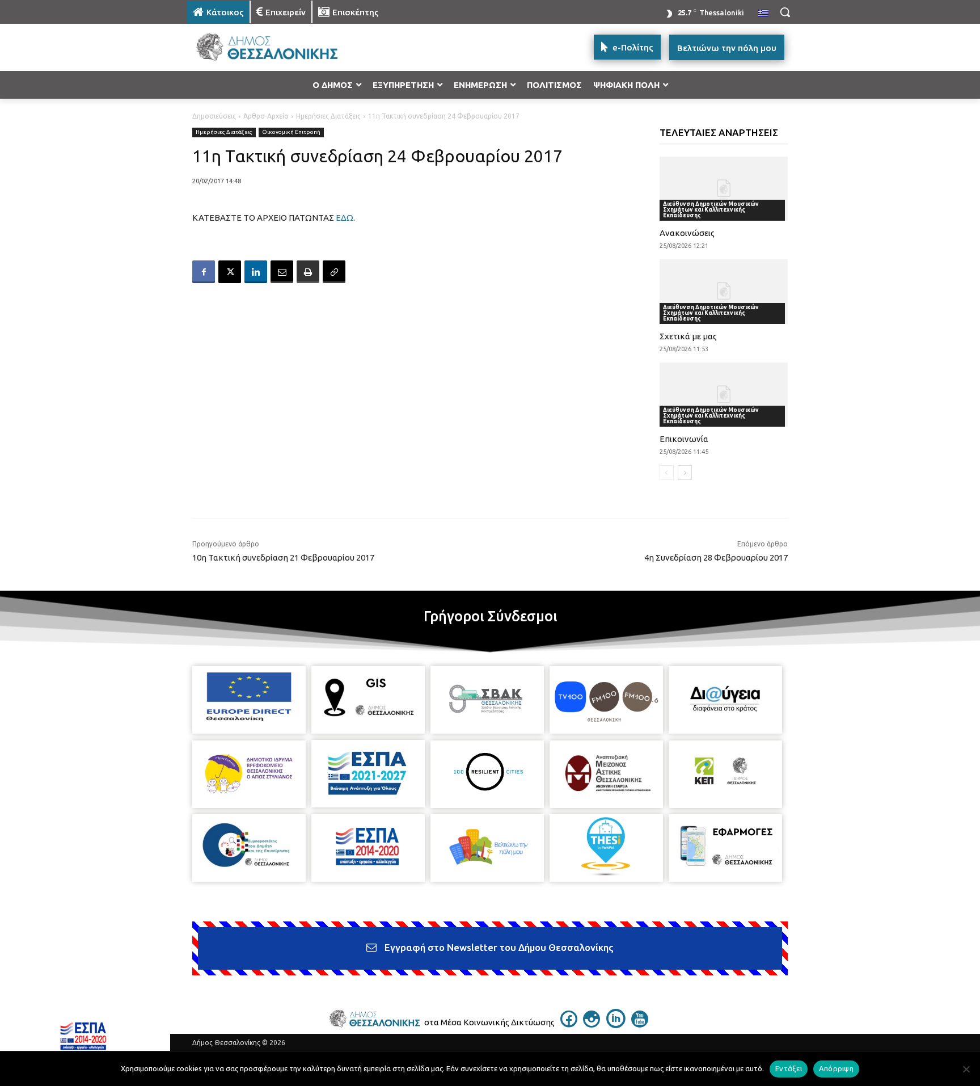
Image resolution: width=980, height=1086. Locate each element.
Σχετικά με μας (688, 336)
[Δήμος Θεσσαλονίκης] (278, 47)
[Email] (282, 271)
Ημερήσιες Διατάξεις (328, 116)
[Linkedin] (255, 271)
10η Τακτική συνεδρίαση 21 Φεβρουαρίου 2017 (283, 557)
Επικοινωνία (684, 439)
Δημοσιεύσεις (214, 116)
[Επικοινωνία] (724, 395)
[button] (785, 12)
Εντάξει (788, 1068)
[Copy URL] (334, 271)
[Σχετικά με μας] (724, 291)
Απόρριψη (836, 1068)
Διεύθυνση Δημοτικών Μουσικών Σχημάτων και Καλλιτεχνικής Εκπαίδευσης (711, 209)
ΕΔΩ (344, 217)
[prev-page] (667, 472)
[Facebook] (203, 271)
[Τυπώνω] (308, 271)
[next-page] (685, 472)
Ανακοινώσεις (687, 233)
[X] (229, 271)
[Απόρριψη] (965, 1069)
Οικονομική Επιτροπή (291, 132)
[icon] (568, 1024)
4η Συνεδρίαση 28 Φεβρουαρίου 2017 (716, 557)
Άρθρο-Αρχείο (266, 116)
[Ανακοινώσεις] (724, 189)
